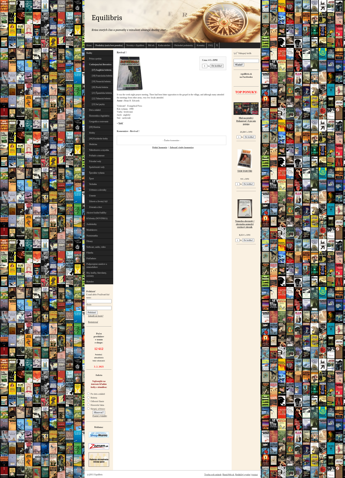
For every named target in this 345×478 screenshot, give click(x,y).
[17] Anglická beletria (101, 70)
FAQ (210, 45)
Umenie (92, 195)
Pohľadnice (91, 258)
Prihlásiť (255, 475)
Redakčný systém (242, 474)
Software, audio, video (96, 247)
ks (209, 66)
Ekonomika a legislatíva (99, 116)
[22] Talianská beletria (101, 98)
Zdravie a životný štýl (98, 201)
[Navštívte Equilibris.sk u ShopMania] (99, 436)
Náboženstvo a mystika (99, 150)
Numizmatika (92, 235)
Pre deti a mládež (97, 394)
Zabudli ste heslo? (95, 316)
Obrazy (89, 241)
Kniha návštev (164, 45)
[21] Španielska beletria (102, 93)
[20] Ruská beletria (100, 87)
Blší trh (151, 45)
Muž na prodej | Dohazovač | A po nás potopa (246, 121)
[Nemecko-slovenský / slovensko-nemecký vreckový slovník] (245, 217)
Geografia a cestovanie (98, 121)
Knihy (89, 53)
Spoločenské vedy (97, 167)
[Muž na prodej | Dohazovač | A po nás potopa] (246, 114)
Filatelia (89, 252)
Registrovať (93, 322)
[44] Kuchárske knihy (98, 138)
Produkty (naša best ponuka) (109, 45)
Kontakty (201, 45)
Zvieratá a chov (95, 207)
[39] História (94, 127)
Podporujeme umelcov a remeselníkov (96, 265)
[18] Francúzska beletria (102, 75)
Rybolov (90, 281)
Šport (91, 178)
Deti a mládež (95, 110)
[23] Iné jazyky (98, 104)
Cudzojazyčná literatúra (100, 64)
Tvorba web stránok (212, 474)
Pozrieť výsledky (100, 416)
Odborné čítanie (97, 401)
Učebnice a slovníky (97, 190)
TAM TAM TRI (244, 171)
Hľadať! (239, 64)
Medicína (93, 144)
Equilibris (107, 17)
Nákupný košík (244, 53)
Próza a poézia (95, 58)
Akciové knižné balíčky (96, 212)
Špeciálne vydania (96, 173)
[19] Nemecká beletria (101, 81)
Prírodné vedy (95, 161)
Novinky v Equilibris (135, 45)
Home (89, 45)
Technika (93, 184)
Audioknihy (91, 224)
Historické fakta (97, 405)
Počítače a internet (96, 155)
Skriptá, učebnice (97, 409)
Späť (120, 123)
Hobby (92, 133)
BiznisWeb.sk (228, 474)
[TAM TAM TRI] (245, 167)
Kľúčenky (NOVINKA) (96, 218)
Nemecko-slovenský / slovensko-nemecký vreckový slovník (244, 224)
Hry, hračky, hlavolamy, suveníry (96, 274)
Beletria (93, 398)
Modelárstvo (91, 230)
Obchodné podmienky (183, 45)
